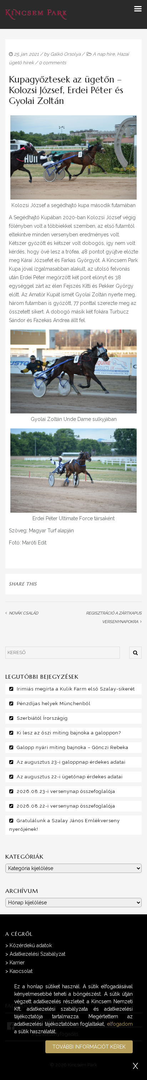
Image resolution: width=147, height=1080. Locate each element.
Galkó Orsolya (65, 54)
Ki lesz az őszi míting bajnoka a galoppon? (69, 732)
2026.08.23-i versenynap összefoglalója (66, 791)
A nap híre (104, 54)
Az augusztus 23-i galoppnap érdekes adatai (71, 762)
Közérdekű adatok (31, 945)
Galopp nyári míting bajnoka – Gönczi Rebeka (72, 747)
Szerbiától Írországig (42, 718)
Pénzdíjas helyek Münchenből (54, 703)
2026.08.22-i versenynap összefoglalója (66, 806)
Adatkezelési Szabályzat (37, 954)
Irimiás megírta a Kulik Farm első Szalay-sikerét (76, 689)
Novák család (23, 613)
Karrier (17, 962)
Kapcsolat (21, 971)
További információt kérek (89, 1047)
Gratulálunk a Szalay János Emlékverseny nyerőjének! (64, 825)
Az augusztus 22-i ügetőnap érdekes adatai (70, 776)
